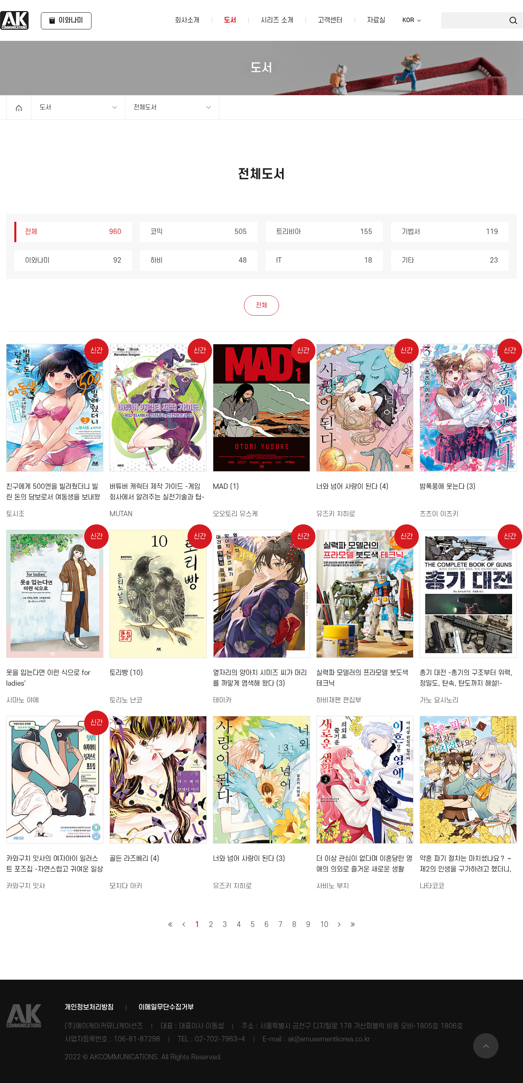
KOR (408, 20)
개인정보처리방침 (89, 1007)
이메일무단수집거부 (166, 1007)
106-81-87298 (137, 1039)
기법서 (450, 232)
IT (324, 260)
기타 (450, 260)
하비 (198, 260)
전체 (73, 232)
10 (324, 925)
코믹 (198, 232)
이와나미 (73, 260)
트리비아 (324, 232)
